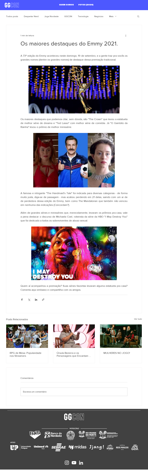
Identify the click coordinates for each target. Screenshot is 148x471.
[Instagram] (67, 462)
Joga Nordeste (51, 16)
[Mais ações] (125, 35)
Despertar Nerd (31, 16)
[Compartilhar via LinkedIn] (36, 299)
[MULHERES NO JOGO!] (121, 336)
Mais (111, 16)
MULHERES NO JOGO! (116, 353)
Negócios (98, 16)
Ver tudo (138, 319)
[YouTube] (74, 462)
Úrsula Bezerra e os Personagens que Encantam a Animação (73, 354)
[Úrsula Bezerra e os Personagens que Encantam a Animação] (74, 336)
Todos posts (12, 16)
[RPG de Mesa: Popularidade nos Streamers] (27, 336)
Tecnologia (83, 16)
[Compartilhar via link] (43, 299)
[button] (138, 16)
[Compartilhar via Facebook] (22, 299)
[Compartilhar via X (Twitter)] (29, 299)
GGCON (68, 16)
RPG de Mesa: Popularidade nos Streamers (25, 354)
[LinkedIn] (81, 462)
